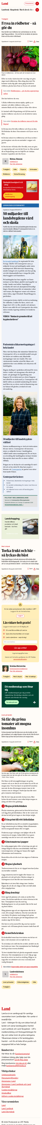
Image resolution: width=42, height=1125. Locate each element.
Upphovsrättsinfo (9, 1074)
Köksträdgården (23, 982)
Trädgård (5, 19)
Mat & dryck (24, 10)
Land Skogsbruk (8, 1111)
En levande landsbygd (10, 261)
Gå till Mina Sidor (21, 1059)
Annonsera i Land (9, 1081)
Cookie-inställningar (9, 1090)
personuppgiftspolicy (20, 659)
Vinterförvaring (19, 174)
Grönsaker (33, 169)
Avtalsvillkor (6, 1093)
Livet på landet (7, 715)
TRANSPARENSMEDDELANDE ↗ (14, 505)
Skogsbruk (14, 10)
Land (4, 1105)
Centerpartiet (17, 469)
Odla (15, 169)
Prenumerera (29, 3)
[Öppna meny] (37, 10)
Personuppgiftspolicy (10, 1078)
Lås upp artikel (20, 648)
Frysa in (23, 169)
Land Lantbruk (7, 1108)
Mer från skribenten (16, 164)
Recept (33, 10)
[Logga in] (37, 3)
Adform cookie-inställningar (13, 1096)
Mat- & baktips (31, 676)
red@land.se (14, 162)
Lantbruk (5, 10)
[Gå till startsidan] (5, 3)
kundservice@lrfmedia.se (16, 1065)
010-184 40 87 (21, 1063)
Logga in (20, 616)
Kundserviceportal (22, 1053)
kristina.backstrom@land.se (18, 669)
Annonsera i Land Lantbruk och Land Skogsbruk (16, 1085)
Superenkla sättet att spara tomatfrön (24, 967)
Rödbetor (6, 174)
